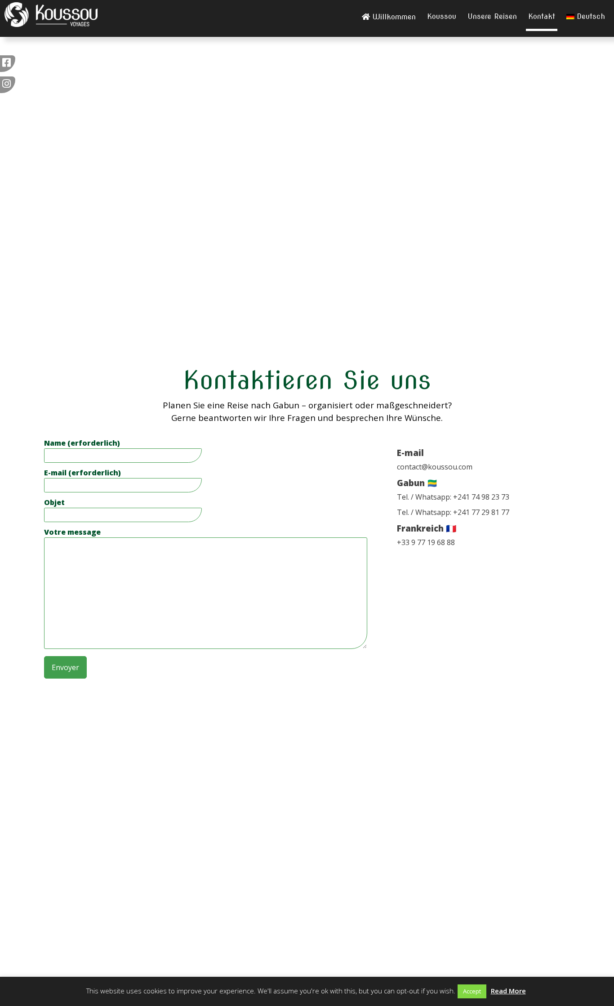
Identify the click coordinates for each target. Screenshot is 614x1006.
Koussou (441, 16)
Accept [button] (472, 991)
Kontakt (541, 16)
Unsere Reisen (492, 16)
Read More (508, 990)
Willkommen (394, 17)
